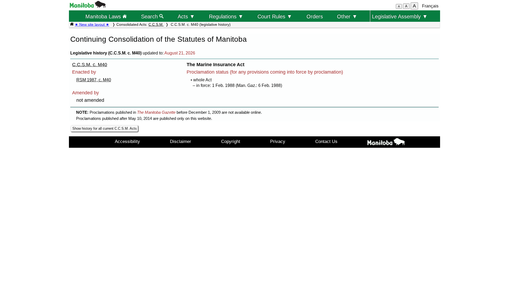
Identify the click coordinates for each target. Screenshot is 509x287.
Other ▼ (347, 16)
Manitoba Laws (103, 16)
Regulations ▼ (226, 16)
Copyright (230, 141)
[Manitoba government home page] (88, 6)
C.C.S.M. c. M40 (89, 64)
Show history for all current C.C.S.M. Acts (104, 128)
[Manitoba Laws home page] (72, 24)
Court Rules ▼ (274, 16)
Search (150, 16)
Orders (314, 16)
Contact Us (326, 141)
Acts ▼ (186, 16)
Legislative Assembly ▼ (400, 16)
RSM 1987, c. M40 (93, 80)
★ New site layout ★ (92, 24)
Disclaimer (180, 141)
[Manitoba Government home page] (386, 143)
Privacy (277, 141)
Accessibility (127, 141)
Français (430, 6)
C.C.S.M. (156, 24)
